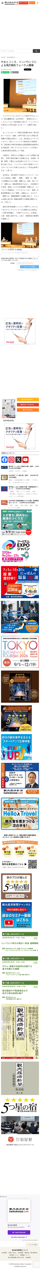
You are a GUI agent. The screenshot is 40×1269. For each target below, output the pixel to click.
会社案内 (4, 1252)
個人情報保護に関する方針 (16, 1257)
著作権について (14, 1255)
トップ (3, 57)
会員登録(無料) (28, 399)
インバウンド (11, 57)
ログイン (32, 2)
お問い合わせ (12, 1252)
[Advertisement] (20, 21)
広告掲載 (20, 1252)
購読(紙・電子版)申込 (24, 2)
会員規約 (28, 1257)
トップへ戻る (33, 1244)
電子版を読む (28, 410)
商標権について (25, 1255)
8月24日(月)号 (8, 420)
